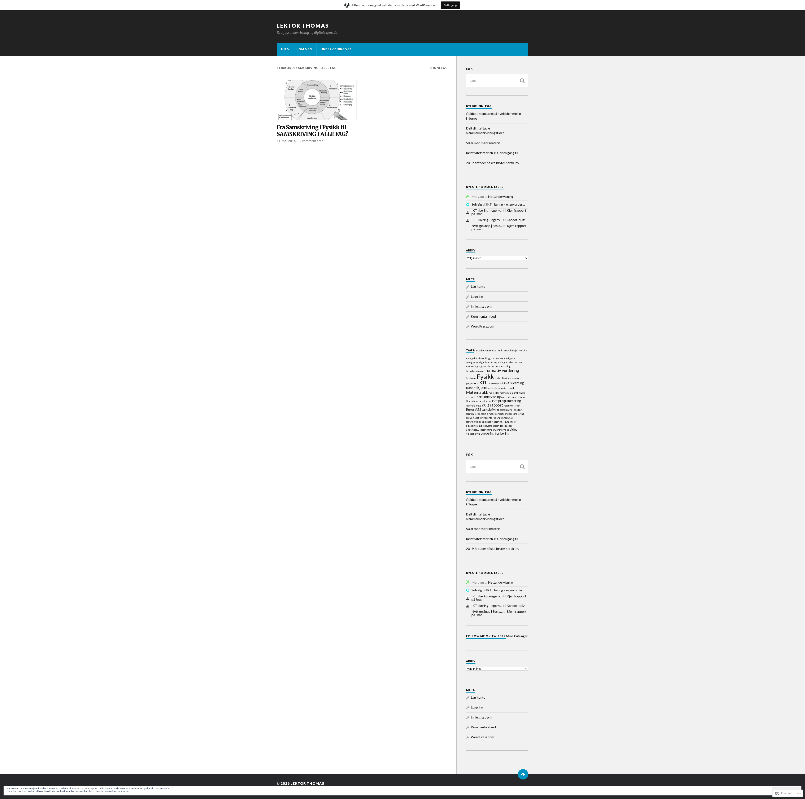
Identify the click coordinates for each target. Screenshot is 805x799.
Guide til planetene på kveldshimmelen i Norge (493, 115)
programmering (509, 401)
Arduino (523, 350)
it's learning (515, 383)
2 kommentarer (311, 141)
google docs (472, 383)
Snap (499, 417)
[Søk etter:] (497, 80)
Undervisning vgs (336, 49)
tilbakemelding (474, 425)
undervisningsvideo (498, 429)
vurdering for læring (495, 433)
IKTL (482, 382)
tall (509, 421)
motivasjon (505, 392)
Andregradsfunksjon (496, 350)
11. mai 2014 (286, 141)
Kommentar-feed (483, 316)
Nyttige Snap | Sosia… (487, 226)
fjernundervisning (500, 366)
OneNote (471, 401)
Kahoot (471, 388)
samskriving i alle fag (511, 409)
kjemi (482, 387)
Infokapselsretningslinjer (115, 791)
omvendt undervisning (513, 397)
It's (505, 383)
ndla (522, 392)
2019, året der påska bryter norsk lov (492, 163)
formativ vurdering (502, 370)
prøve (478, 405)
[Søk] (522, 80)
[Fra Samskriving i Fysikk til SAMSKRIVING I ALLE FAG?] (317, 100)
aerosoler (479, 350)
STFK (504, 421)
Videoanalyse (473, 433)
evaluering (472, 366)
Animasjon (512, 350)
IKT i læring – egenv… (486, 210)
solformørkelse (474, 421)
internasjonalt (495, 383)
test (513, 421)
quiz (485, 405)
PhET (495, 401)
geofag (498, 378)
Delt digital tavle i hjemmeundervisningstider (485, 130)
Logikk (511, 388)
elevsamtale (515, 362)
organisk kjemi (484, 401)
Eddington (503, 362)
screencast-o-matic (484, 413)
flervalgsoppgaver (475, 371)
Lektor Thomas (303, 25)
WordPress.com (482, 326)
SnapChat (507, 417)
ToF (501, 425)
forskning (471, 378)
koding (491, 388)
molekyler (494, 392)
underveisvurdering (477, 429)
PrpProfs (470, 405)
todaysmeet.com (491, 425)
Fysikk (485, 376)
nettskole (471, 397)
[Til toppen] (523, 774)
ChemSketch (500, 358)
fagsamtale (484, 366)
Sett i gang (450, 5)
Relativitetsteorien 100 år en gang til (492, 153)
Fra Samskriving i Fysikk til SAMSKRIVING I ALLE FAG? (312, 130)
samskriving (490, 409)
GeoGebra (507, 378)
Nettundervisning (500, 196)
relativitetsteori (512, 405)
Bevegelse (471, 358)
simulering (518, 413)
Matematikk (477, 392)
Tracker (508, 425)
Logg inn (477, 296)
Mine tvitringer (517, 636)
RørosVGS (473, 409)
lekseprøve (501, 388)
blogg (488, 358)
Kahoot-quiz (516, 220)
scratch (470, 413)
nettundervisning (489, 397)
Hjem (285, 49)
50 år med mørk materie (483, 143)
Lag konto (478, 286)
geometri (518, 378)
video (514, 429)
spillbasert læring (491, 421)
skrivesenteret (488, 417)
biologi (481, 358)
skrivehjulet (472, 417)
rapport (496, 405)
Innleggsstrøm (481, 306)
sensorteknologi (503, 413)
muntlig (516, 392)
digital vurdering (488, 362)
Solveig (476, 204)
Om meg (305, 49)
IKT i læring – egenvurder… (505, 204)
